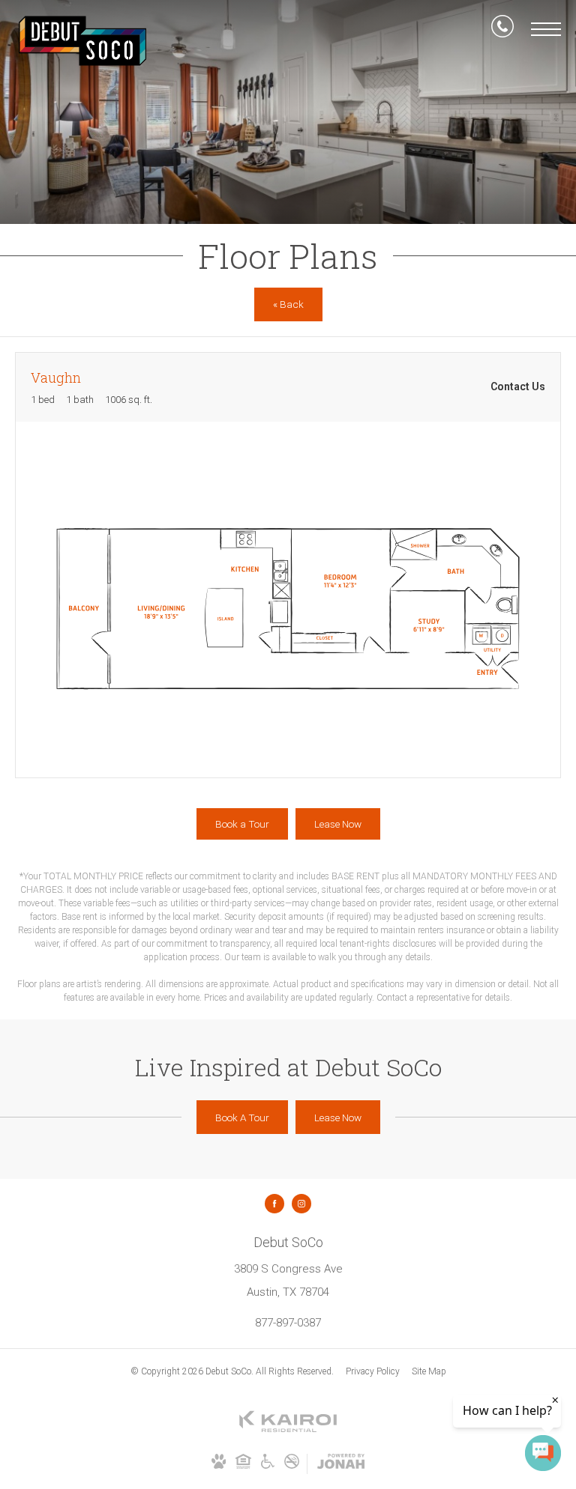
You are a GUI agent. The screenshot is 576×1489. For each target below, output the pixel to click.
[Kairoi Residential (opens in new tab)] (288, 1430)
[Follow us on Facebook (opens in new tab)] (274, 1203)
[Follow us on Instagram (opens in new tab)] (301, 1203)
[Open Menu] (546, 29)
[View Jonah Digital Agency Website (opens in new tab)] (340, 1464)
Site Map (429, 1371)
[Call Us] (502, 29)
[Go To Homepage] (82, 41)
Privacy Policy (373, 1371)
